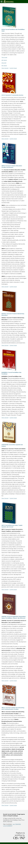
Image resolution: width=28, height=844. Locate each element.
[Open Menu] (1, 1)
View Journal (5, 68)
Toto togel (4, 57)
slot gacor (4, 65)
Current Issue (13, 68)
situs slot (4, 63)
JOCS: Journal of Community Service (12, 95)
